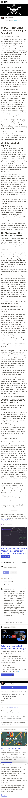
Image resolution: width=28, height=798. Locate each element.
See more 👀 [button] (5, 556)
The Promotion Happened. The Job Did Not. (13, 717)
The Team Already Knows (10, 711)
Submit (6, 572)
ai (2, 36)
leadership (7, 36)
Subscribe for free (6, 520)
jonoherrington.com (17, 20)
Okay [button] (4, 795)
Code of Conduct (10, 622)
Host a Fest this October (11, 748)
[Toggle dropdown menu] (26, 524)
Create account (22, 2)
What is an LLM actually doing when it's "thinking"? (13, 647)
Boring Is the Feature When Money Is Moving (13, 723)
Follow (14, 688)
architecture (15, 36)
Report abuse (19, 622)
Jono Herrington (9, 17)
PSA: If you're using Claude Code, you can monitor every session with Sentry (14, 550)
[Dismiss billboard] (26, 765)
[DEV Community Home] (6, 2)
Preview (14, 572)
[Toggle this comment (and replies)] (2, 581)
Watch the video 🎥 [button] (7, 675)
